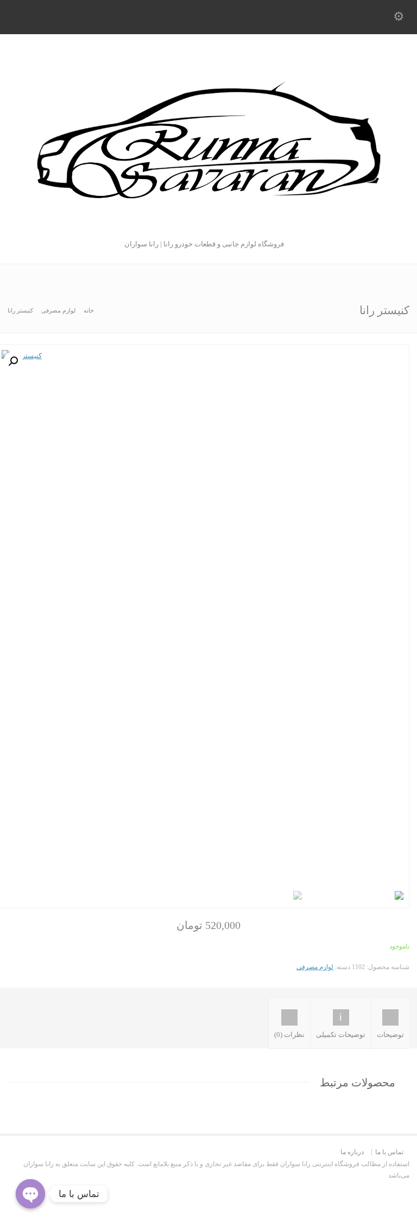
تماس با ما (389, 1152)
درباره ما (352, 1152)
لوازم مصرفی (58, 310)
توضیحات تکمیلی (340, 1034)
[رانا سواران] (208, 226)
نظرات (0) (289, 1034)
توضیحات (390, 1034)
